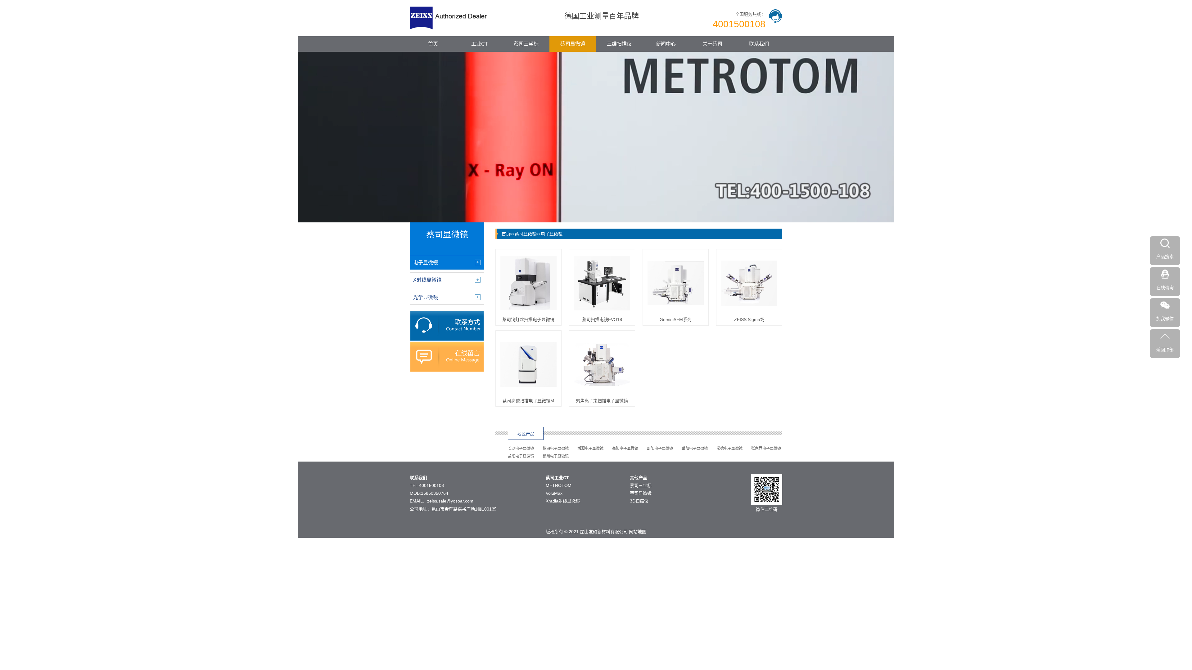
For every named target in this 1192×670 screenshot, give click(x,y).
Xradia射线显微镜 (563, 500)
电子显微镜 (551, 233)
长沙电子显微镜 (521, 448)
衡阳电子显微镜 (625, 448)
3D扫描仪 (639, 500)
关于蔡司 (712, 44)
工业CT (479, 44)
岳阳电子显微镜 (695, 448)
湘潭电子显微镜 (590, 448)
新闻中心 (666, 44)
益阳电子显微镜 (521, 456)
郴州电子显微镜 (556, 456)
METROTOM (558, 485)
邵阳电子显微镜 (660, 448)
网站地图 (637, 531)
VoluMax (554, 493)
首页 (433, 44)
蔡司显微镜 (572, 44)
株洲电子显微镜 (556, 448)
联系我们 (759, 44)
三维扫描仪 (619, 44)
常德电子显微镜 (729, 448)
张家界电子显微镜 (766, 448)
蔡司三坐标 (526, 44)
